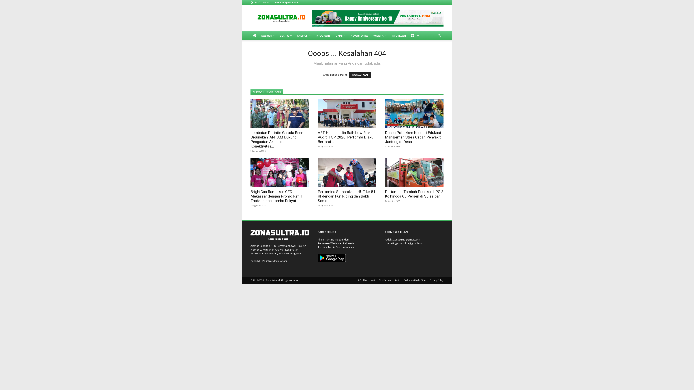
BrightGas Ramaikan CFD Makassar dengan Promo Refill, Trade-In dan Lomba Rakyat (276, 196)
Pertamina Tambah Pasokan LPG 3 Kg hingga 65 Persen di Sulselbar (414, 194)
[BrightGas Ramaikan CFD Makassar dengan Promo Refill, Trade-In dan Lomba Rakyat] (279, 172)
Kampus (302, 35)
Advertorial (359, 35)
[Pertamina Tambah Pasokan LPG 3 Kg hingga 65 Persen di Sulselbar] (414, 172)
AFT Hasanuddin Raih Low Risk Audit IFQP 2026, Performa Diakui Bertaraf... (346, 137)
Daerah (266, 35)
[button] (439, 36)
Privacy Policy (437, 280)
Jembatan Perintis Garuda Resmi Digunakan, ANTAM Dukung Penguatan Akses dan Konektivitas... (278, 139)
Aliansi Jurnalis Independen (333, 239)
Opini (338, 35)
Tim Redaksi (385, 280)
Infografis (323, 35)
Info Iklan (399, 35)
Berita (284, 35)
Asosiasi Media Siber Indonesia (336, 247)
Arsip (397, 280)
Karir (373, 280)
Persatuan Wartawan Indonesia (336, 243)
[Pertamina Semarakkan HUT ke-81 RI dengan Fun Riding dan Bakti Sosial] (347, 172)
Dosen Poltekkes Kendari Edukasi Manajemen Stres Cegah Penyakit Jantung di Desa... (413, 137)
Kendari (272, 253)
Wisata (378, 35)
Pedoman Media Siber (415, 280)
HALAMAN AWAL (360, 75)
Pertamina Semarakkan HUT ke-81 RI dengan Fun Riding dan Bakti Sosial (346, 196)
